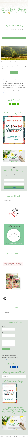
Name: (3, 326)
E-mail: (3, 332)
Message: (4, 338)
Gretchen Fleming (14, 10)
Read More (14, 72)
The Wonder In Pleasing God (9, 62)
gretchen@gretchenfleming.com (8, 359)
